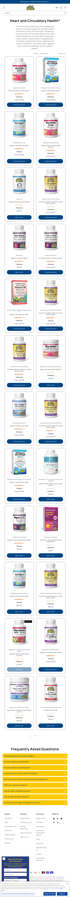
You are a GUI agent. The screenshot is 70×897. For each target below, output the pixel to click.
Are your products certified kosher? (17, 768)
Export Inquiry (25, 818)
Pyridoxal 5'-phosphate (50, 537)
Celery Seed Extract (50, 255)
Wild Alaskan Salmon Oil (19, 423)
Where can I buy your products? (15, 785)
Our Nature (8, 818)
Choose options (19, 105)
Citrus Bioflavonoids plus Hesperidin (50, 707)
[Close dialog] (3, 858)
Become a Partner (26, 833)
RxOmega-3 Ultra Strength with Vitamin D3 (19, 479)
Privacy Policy (9, 839)
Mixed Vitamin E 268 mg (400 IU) (51, 649)
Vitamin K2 (19, 199)
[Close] (67, 884)
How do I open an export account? (16, 797)
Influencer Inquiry (26, 822)
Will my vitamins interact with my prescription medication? (26, 779)
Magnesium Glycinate (19, 88)
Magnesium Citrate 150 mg (50, 142)
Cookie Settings (10, 835)
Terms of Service (10, 826)
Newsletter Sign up (41, 849)
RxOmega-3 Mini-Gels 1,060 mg (19, 593)
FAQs (38, 839)
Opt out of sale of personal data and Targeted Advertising (18, 894)
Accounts (39, 822)
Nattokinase (19, 255)
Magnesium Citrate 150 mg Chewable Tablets (19, 650)
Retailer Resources (24, 828)
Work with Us (24, 837)
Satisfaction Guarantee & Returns (40, 833)
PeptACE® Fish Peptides (19, 537)
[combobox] (35, 13)
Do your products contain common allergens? (21, 773)
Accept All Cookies (49, 894)
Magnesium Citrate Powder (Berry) (19, 707)
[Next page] (40, 736)
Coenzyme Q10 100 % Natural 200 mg (50, 423)
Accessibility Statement (40, 859)
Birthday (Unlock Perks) (11, 877)
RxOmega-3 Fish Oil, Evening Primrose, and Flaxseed (51, 480)
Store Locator (40, 818)
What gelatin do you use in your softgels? (19, 756)
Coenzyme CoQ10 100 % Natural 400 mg (51, 593)
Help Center (40, 826)
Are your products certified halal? (16, 762)
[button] (4, 8)
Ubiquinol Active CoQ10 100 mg (50, 199)
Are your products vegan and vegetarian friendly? (22, 803)
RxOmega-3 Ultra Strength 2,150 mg (51, 88)
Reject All (62, 894)
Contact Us (40, 843)
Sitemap (7, 843)
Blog (6, 822)
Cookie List (8, 831)
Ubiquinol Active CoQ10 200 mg (19, 366)
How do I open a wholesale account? (17, 791)
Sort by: (36, 53)
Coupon (38, 854)
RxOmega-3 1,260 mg (19, 142)
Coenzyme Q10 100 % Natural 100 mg (50, 310)
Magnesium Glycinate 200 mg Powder (50, 366)
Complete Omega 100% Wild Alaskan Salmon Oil (19, 311)
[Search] (65, 13)
